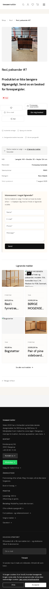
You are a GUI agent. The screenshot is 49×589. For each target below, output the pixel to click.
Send (10, 246)
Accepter (35, 585)
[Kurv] (37, 4)
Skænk (44, 176)
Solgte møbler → (9, 518)
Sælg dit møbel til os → (12, 468)
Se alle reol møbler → (24, 367)
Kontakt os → (10, 456)
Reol (11, 20)
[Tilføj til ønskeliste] (11, 108)
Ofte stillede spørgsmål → (13, 508)
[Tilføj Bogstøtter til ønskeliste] (20, 321)
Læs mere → (40, 434)
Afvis (13, 585)
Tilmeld (24, 558)
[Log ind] (28, 4)
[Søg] (23, 4)
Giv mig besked (37, 112)
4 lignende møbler (34, 149)
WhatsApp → (10, 462)
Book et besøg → (9, 486)
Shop (4, 20)
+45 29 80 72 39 (9, 450)
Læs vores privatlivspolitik (29, 579)
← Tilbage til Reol (8, 381)
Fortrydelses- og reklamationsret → (17, 513)
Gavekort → (7, 522)
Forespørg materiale (39, 165)
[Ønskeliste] (32, 4)
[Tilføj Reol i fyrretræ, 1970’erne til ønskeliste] (20, 274)
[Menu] (44, 4)
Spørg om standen (26, 130)
